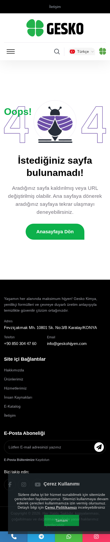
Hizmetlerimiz (15, 388)
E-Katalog (12, 406)
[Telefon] (14, 536)
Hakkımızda (14, 370)
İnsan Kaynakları (18, 397)
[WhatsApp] (68, 536)
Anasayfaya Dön (55, 231)
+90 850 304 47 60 (20, 343)
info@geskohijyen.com (67, 343)
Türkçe (83, 51)
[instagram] (96, 536)
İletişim (55, 7)
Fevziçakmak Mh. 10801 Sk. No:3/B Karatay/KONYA (50, 327)
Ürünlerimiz (13, 379)
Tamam (61, 520)
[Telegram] (41, 536)
